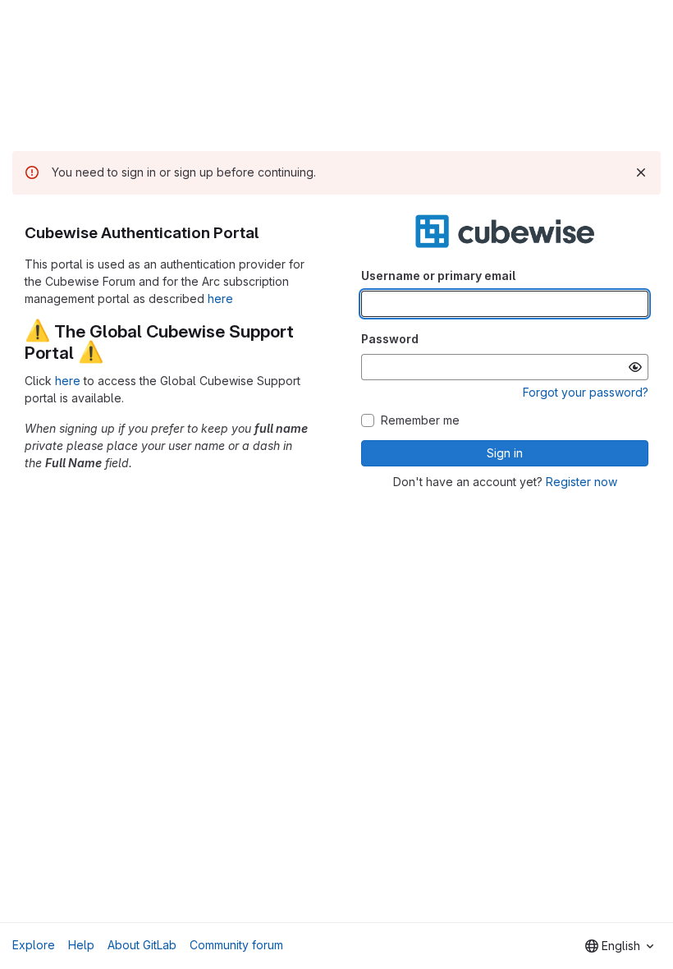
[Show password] (635, 367)
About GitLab (142, 945)
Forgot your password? (585, 392)
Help (81, 945)
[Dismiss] (641, 172)
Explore (33, 945)
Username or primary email (438, 275)
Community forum (236, 945)
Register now (581, 482)
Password (390, 339)
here (220, 298)
